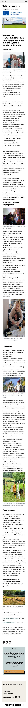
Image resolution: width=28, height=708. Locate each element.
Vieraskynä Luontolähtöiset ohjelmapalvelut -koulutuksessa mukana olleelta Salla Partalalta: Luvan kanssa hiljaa (14, 654)
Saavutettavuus (8, 693)
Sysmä (16, 9)
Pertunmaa (11, 9)
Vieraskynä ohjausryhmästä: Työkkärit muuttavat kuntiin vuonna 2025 (14, 663)
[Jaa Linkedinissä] (10, 642)
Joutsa (7, 9)
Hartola (3, 9)
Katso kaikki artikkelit (11, 671)
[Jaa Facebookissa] (4, 642)
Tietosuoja (6, 691)
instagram (19, 697)
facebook (16, 697)
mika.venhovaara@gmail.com (11, 618)
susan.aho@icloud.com (9, 622)
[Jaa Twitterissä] (7, 642)
